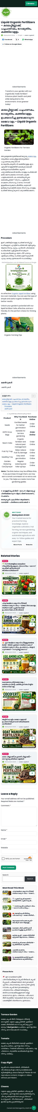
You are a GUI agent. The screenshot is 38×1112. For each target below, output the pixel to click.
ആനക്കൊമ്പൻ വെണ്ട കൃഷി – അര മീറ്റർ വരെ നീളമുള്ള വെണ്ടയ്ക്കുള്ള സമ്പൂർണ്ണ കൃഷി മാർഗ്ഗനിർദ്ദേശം (23, 922)
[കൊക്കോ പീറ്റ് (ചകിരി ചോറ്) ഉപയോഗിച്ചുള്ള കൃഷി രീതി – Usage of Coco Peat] (7, 929)
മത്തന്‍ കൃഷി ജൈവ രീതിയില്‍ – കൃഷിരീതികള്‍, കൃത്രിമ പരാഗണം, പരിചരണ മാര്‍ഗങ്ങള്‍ (23, 943)
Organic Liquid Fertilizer (21, 293)
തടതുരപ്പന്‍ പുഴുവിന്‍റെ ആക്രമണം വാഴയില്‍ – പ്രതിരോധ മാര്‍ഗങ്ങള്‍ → (15, 500)
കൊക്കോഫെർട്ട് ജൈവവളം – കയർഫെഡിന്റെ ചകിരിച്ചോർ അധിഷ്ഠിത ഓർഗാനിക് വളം (17, 684)
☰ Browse (30, 3)
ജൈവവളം (32, 156)
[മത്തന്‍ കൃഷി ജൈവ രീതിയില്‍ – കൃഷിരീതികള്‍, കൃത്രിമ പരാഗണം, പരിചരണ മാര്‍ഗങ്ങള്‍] (7, 944)
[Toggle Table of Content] (32, 396)
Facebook (8, 39)
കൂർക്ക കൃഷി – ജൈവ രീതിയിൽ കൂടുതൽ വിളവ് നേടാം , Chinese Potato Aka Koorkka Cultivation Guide (23, 936)
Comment (6, 805)
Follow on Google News (13, 44)
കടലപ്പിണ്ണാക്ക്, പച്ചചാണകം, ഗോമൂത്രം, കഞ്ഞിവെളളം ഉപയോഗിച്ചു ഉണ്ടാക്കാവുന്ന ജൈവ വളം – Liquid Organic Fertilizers (16, 401)
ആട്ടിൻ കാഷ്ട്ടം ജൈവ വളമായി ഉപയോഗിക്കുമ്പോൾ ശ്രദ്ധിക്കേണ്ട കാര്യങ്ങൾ (15, 721)
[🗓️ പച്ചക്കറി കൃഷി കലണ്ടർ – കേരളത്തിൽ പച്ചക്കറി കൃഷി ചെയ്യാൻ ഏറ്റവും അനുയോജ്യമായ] (7, 900)
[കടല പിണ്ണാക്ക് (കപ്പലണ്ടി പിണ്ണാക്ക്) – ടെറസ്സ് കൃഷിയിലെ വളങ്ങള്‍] (19, 773)
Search (5, 875)
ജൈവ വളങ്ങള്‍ (29, 35)
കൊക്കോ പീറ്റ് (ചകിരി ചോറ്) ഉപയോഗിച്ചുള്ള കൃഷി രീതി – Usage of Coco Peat (22, 929)
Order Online (32, 425)
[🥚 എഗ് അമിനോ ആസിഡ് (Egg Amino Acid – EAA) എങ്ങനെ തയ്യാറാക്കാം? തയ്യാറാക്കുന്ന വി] (19, 663)
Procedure (8, 406)
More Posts (18, 545)
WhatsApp (28, 39)
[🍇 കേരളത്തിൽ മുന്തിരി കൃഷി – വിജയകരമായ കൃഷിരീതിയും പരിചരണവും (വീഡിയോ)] (7, 958)
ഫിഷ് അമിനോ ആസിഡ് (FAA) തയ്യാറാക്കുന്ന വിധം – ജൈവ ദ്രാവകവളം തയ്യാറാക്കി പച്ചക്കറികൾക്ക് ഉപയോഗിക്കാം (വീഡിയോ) (19, 606)
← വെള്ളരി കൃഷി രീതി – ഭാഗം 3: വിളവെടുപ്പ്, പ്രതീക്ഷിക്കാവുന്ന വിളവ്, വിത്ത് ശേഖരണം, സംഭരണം (18, 493)
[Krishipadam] (6, 12)
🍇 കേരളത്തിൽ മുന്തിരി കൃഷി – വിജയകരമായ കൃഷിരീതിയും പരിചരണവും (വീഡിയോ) (23, 958)
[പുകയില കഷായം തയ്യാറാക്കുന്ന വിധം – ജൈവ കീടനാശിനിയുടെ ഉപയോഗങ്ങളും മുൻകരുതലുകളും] (7, 951)
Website (29, 545)
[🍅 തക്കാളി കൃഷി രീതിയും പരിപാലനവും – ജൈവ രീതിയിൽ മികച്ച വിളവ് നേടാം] (7, 914)
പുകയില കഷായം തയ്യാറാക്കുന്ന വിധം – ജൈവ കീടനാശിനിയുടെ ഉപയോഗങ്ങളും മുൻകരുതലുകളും (23, 951)
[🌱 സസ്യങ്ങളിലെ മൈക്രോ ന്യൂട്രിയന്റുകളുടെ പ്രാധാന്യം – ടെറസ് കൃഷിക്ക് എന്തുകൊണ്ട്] (19, 585)
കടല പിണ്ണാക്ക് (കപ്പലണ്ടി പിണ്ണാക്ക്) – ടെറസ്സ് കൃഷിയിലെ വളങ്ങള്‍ (16, 757)
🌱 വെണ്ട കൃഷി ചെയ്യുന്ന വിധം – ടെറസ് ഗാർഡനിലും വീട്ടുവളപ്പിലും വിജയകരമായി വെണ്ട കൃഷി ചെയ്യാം (23, 907)
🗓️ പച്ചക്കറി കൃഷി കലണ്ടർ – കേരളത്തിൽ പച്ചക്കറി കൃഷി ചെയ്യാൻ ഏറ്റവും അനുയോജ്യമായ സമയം (22, 900)
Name (4, 830)
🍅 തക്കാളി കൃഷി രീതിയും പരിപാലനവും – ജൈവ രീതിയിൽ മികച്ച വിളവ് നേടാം (23, 914)
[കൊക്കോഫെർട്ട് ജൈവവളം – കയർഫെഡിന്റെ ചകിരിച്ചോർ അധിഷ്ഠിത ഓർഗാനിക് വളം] (19, 701)
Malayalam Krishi (20, 515)
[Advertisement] (19, 66)
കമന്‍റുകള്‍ (8, 409)
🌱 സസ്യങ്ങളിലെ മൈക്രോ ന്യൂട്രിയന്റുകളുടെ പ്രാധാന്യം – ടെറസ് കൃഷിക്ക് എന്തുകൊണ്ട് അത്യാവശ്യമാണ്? (18, 567)
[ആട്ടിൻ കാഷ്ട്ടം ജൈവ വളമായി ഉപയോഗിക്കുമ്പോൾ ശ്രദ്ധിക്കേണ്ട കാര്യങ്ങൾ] (19, 738)
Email (4, 839)
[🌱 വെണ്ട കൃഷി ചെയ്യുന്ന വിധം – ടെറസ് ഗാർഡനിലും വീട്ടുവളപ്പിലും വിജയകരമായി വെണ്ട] (7, 907)
